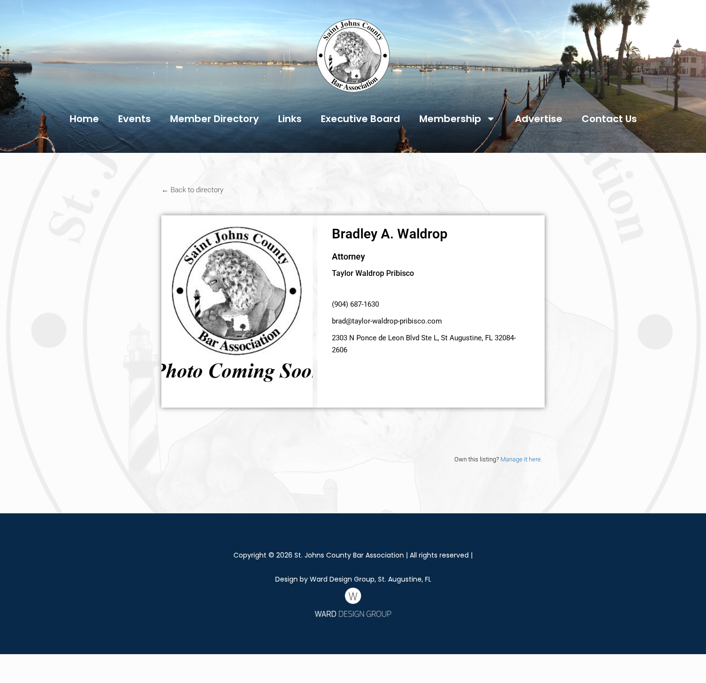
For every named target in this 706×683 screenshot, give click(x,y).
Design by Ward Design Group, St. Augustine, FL (353, 579)
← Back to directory (192, 190)
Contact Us (609, 118)
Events (134, 118)
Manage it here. (521, 459)
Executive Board (360, 118)
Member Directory (214, 118)
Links (290, 118)
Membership (450, 118)
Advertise (538, 118)
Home (84, 118)
